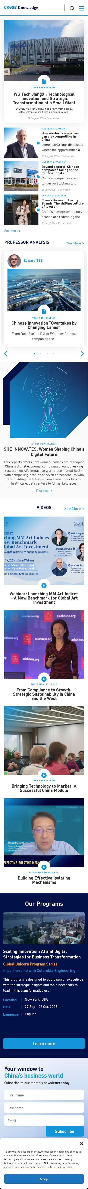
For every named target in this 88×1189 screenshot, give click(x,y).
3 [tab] (47, 354)
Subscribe (64, 1131)
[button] (81, 1143)
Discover (43, 490)
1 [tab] (34, 354)
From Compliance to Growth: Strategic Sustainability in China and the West (44, 694)
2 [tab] (41, 354)
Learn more (44, 1043)
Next (82, 353)
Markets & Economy (54, 129)
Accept (44, 1179)
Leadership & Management (44, 872)
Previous (5, 353)
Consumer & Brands (54, 196)
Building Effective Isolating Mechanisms (44, 880)
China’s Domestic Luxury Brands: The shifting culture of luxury (63, 203)
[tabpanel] (44, 301)
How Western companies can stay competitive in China (60, 136)
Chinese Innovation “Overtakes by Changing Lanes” (44, 325)
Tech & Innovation (44, 87)
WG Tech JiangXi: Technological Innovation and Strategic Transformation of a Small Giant (44, 98)
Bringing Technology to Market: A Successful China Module (44, 788)
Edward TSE (33, 260)
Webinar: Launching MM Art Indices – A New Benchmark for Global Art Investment (44, 598)
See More (11, 230)
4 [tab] (53, 354)
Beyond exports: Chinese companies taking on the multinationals (60, 170)
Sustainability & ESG (44, 684)
